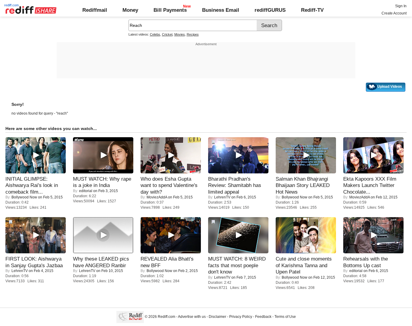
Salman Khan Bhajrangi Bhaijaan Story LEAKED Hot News (303, 185)
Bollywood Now (24, 197)
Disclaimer (217, 317)
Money (130, 10)
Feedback (263, 317)
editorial (85, 191)
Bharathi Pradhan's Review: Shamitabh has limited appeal (234, 185)
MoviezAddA (157, 197)
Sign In (401, 6)
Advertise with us (192, 317)
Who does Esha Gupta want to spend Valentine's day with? (169, 185)
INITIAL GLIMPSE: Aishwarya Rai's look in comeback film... (31, 185)
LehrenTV (222, 197)
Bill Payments (170, 10)
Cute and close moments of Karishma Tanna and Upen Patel (304, 265)
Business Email (220, 10)
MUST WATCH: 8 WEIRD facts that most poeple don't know (237, 265)
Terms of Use (285, 317)
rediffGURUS (270, 10)
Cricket (167, 34)
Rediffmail (94, 10)
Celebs (155, 34)
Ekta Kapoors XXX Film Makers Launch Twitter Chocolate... (369, 185)
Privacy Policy (240, 317)
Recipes (193, 34)
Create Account (394, 13)
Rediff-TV (312, 10)
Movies (179, 34)
